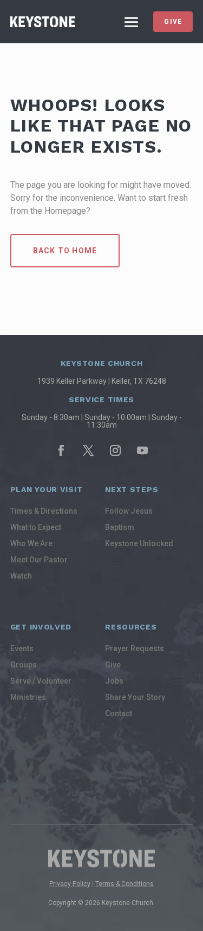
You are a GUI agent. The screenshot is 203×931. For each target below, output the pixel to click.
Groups (23, 665)
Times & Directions (43, 511)
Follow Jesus (129, 511)
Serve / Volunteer (40, 681)
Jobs (114, 681)
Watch (21, 576)
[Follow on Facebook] (61, 450)
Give (173, 21)
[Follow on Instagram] (115, 450)
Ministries (28, 697)
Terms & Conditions (124, 884)
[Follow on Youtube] (142, 450)
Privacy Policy (69, 884)
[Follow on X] (88, 450)
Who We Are (31, 544)
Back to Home (65, 250)
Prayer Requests (134, 649)
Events (22, 649)
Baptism (119, 527)
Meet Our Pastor (39, 560)
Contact (118, 714)
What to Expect (35, 527)
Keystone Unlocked (139, 544)
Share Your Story (135, 697)
